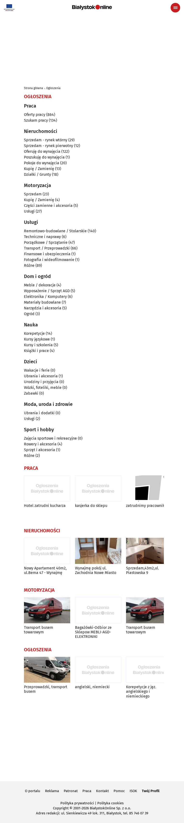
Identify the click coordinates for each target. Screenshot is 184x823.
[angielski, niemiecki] (98, 670)
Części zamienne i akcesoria (48, 205)
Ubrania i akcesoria (41, 376)
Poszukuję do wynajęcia (44, 157)
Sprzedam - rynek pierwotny (48, 145)
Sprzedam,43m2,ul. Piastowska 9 (142, 570)
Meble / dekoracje (40, 285)
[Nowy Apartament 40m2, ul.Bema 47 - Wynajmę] (47, 551)
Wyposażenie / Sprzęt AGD (47, 291)
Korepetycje (34, 333)
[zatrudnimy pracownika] (149, 488)
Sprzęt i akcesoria (39, 450)
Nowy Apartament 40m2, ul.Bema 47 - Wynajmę (45, 570)
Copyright (61, 808)
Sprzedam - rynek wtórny (45, 140)
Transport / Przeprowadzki (47, 248)
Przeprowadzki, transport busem (45, 689)
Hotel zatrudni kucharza (45, 505)
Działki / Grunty (37, 174)
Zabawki (31, 393)
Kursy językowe (37, 339)
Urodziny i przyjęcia (41, 382)
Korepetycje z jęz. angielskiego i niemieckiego (141, 691)
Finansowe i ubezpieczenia (47, 254)
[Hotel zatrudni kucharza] (47, 488)
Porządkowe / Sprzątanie (46, 242)
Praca (86, 791)
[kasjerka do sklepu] (98, 488)
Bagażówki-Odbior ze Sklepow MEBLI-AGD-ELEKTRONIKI (93, 632)
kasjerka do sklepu (91, 505)
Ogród (29, 314)
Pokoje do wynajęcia (41, 163)
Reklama (52, 791)
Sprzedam (33, 194)
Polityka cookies (110, 803)
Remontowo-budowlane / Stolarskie (55, 231)
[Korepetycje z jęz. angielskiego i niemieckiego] (149, 670)
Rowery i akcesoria (40, 444)
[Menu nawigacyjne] (175, 7)
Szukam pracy (36, 120)
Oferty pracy (34, 114)
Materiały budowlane (42, 302)
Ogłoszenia (53, 88)
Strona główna (33, 88)
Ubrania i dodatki (39, 413)
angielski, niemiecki (92, 687)
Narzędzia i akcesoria (42, 308)
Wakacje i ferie (37, 370)
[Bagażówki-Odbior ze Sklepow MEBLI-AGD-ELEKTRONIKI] (98, 610)
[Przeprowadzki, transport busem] (47, 670)
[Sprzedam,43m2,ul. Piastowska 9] (149, 551)
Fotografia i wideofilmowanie (49, 259)
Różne (29, 265)
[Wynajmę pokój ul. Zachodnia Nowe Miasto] (98, 551)
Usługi (29, 211)
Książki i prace (36, 350)
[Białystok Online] (92, 7)
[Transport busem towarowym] (47, 610)
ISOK (133, 791)
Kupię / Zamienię (39, 168)
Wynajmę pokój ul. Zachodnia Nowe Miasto (95, 570)
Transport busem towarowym (38, 629)
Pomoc (119, 791)
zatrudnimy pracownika (146, 505)
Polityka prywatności (77, 803)
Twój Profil (150, 791)
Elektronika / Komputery (45, 296)
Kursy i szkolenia (38, 345)
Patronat (71, 791)
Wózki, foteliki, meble (43, 387)
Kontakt (102, 791)
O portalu (32, 791)
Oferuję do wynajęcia (42, 151)
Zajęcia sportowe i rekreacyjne (50, 438)
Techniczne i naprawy (42, 236)
